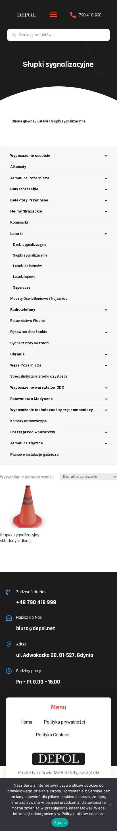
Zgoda (60, 822)
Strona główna (23, 121)
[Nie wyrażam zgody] (110, 804)
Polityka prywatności (64, 722)
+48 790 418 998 (36, 602)
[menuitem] (58, 155)
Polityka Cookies (53, 735)
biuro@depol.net (35, 628)
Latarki (42, 121)
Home (26, 722)
